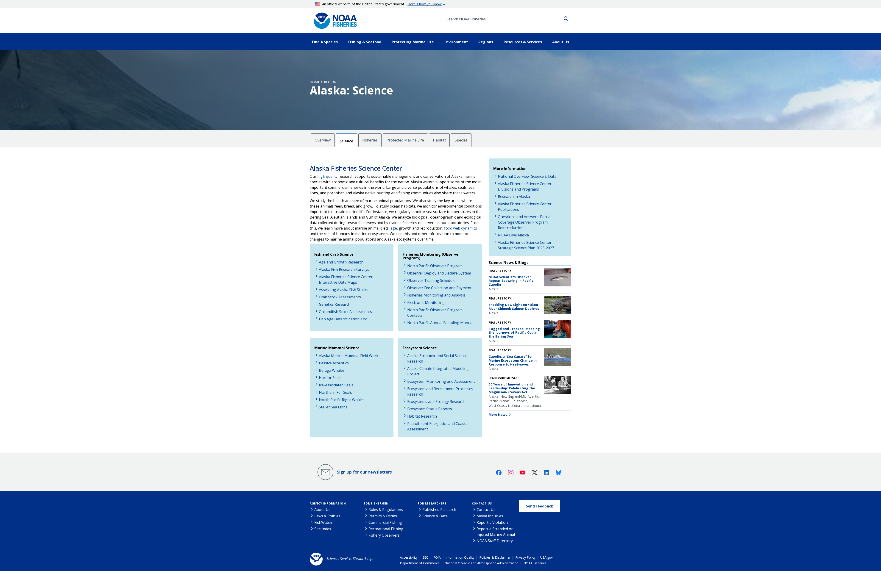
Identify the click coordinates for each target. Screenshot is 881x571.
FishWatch (323, 522)
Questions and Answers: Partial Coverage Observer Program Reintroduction (524, 222)
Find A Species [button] (325, 41)
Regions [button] (485, 41)
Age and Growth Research (341, 262)
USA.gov (546, 557)
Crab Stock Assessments (340, 296)
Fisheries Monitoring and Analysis (436, 295)
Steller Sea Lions (333, 407)
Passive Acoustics (334, 363)
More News (498, 414)
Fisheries (370, 140)
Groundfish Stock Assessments (345, 311)
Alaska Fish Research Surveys (344, 269)
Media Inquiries (490, 515)
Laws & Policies (327, 515)
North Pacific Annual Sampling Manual (440, 322)
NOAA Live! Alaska (513, 235)
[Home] (334, 19)
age (393, 228)
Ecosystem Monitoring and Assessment (441, 381)
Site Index (322, 528)
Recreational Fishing (385, 528)
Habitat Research (422, 416)
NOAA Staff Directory (495, 540)
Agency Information (328, 503)
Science (346, 141)
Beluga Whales (332, 370)
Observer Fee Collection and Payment (439, 287)
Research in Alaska (514, 196)
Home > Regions (324, 82)
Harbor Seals (330, 377)
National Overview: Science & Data (527, 176)
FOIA (437, 557)
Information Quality (460, 557)
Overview (323, 140)
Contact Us (482, 503)
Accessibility (409, 557)
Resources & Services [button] (523, 41)
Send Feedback (539, 506)
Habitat (439, 140)
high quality (327, 176)
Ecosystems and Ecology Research (436, 401)
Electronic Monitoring (426, 302)
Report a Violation (492, 522)
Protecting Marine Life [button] (413, 41)
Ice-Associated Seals (336, 385)
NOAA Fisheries (534, 563)
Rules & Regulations (385, 509)
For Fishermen (376, 503)
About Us (322, 509)
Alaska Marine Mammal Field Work (348, 355)
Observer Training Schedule (431, 280)
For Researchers (432, 503)
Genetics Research (334, 304)
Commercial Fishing (385, 522)
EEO (425, 557)
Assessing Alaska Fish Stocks (343, 289)
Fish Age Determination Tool (343, 319)
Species (461, 140)
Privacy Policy (525, 557)
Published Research (439, 509)
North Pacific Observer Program (435, 265)
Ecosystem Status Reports (429, 408)
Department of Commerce (420, 563)
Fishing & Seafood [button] (364, 41)
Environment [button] (456, 41)
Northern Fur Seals (335, 392)
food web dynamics (460, 228)
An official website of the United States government (382, 4)
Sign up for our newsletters (364, 472)
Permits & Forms (382, 515)
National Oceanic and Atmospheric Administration (481, 563)
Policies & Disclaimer (494, 557)
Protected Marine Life (405, 140)
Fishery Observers (384, 535)
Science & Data (435, 515)
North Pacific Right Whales (342, 399)
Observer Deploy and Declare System (439, 273)
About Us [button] (560, 41)
